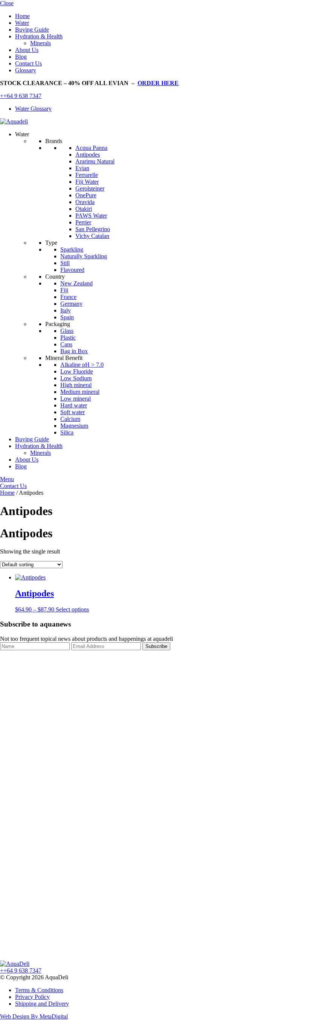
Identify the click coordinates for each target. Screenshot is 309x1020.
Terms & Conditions (39, 990)
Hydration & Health (39, 36)
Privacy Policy (32, 997)
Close (7, 3)
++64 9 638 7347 (20, 96)
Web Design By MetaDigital (34, 1016)
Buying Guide (32, 29)
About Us (26, 50)
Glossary (25, 70)
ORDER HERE (158, 83)
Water (22, 23)
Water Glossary (33, 108)
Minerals (40, 43)
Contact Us (28, 63)
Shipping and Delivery (42, 1003)
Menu (7, 479)
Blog (21, 56)
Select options (72, 609)
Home (22, 16)
